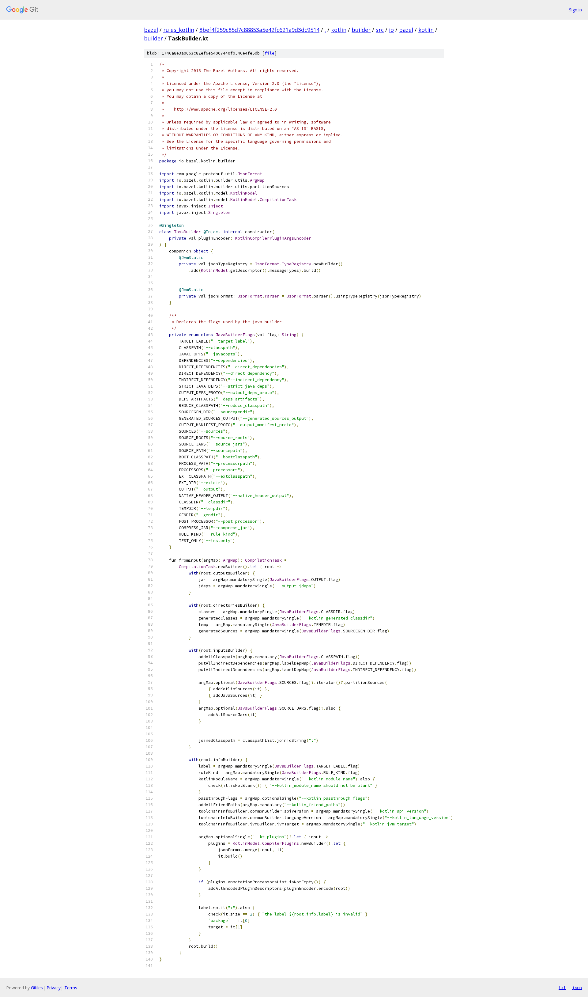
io (391, 29)
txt (562, 987)
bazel (151, 29)
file (269, 53)
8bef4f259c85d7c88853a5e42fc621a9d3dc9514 (259, 29)
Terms (70, 988)
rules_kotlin (178, 29)
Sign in (575, 10)
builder (361, 29)
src (380, 29)
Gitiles (37, 988)
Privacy (54, 988)
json (577, 987)
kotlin (338, 29)
